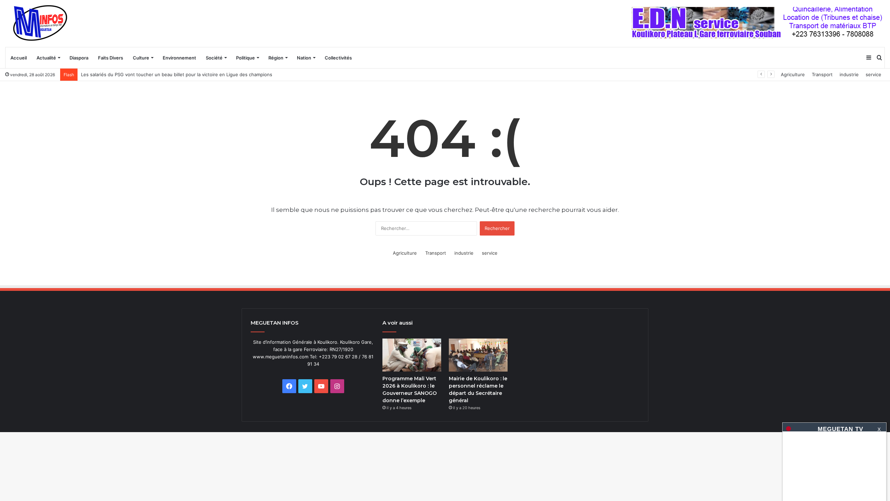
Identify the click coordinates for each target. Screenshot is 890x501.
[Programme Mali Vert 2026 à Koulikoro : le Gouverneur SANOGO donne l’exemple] (411, 355)
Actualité (46, 58)
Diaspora (79, 58)
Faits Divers (110, 58)
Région (275, 58)
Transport (822, 74)
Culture (141, 58)
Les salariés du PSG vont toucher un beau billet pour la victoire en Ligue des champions (176, 74)
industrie (849, 74)
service (873, 74)
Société (214, 58)
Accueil (18, 58)
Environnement (179, 58)
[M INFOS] (43, 23)
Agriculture (793, 74)
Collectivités (338, 58)
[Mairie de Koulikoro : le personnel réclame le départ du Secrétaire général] (478, 355)
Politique (245, 58)
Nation (304, 58)
